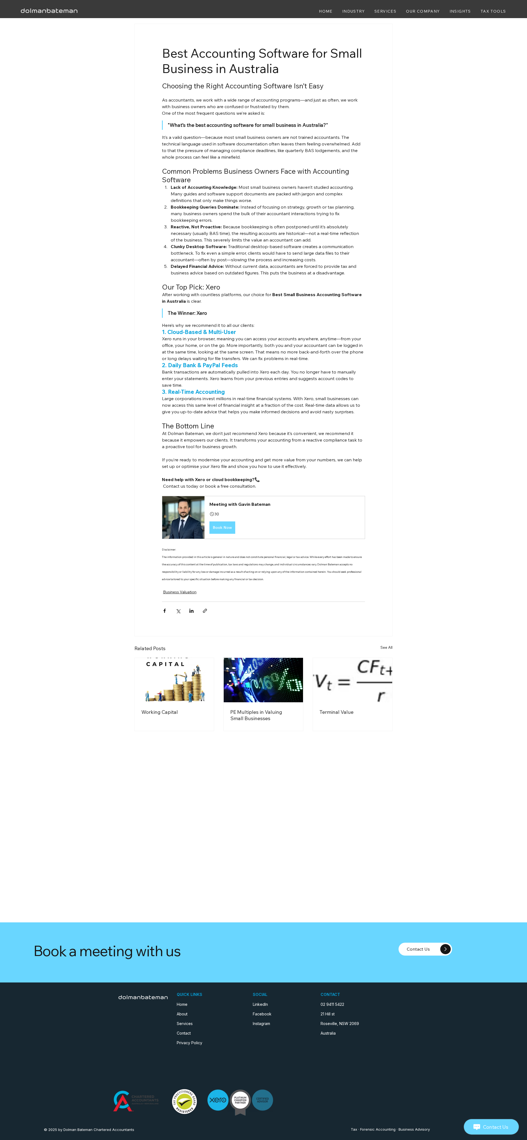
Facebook (262, 1014)
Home (182, 1004)
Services (185, 1023)
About (182, 1014)
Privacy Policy (189, 1042)
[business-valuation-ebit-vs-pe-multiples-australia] (263, 680)
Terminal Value (336, 712)
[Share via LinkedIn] (191, 610)
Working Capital (159, 712)
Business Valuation (180, 591)
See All (386, 647)
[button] (263, 517)
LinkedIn (260, 1004)
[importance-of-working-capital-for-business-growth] (174, 680)
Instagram (261, 1023)
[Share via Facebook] (164, 610)
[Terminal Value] (352, 680)
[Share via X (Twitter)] (178, 610)
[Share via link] (205, 610)
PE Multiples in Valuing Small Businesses (256, 715)
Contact (184, 1033)
